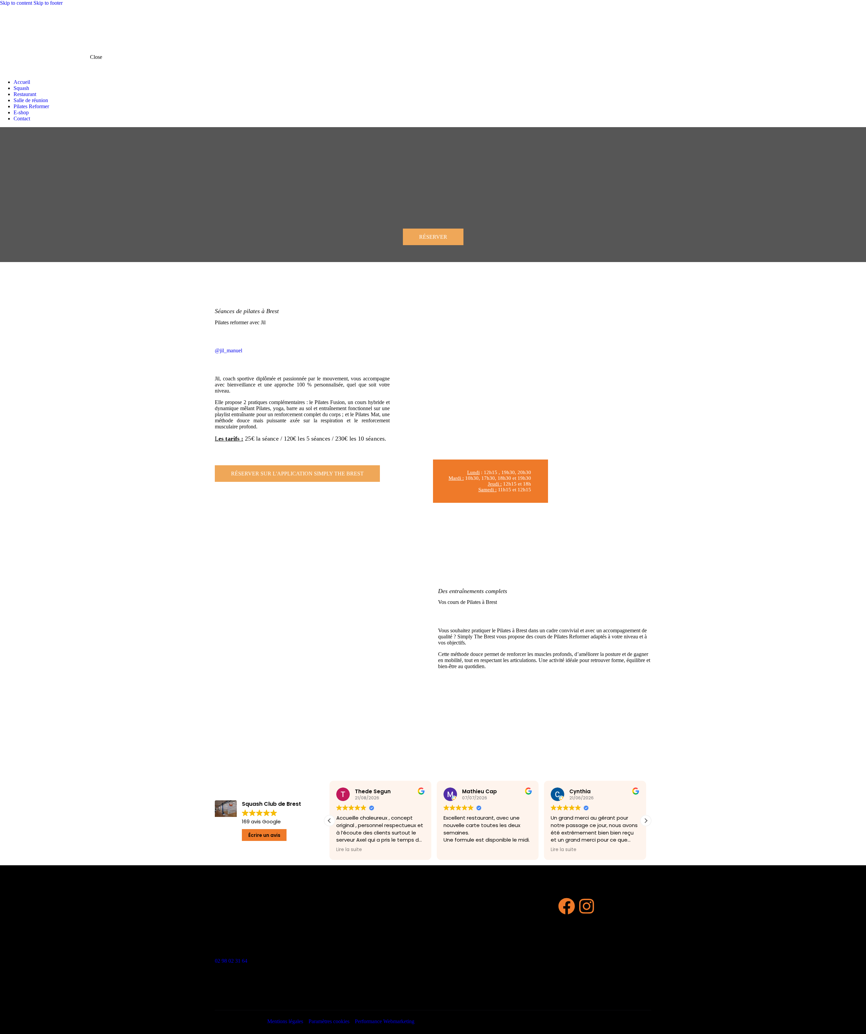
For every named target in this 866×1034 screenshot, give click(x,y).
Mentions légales (285, 1021)
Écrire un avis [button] (264, 835)
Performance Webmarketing (384, 1021)
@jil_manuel (228, 350)
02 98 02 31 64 (231, 961)
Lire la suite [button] (349, 850)
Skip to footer (48, 3)
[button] (646, 821)
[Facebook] (566, 906)
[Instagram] (586, 906)
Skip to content (16, 3)
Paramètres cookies (329, 1021)
